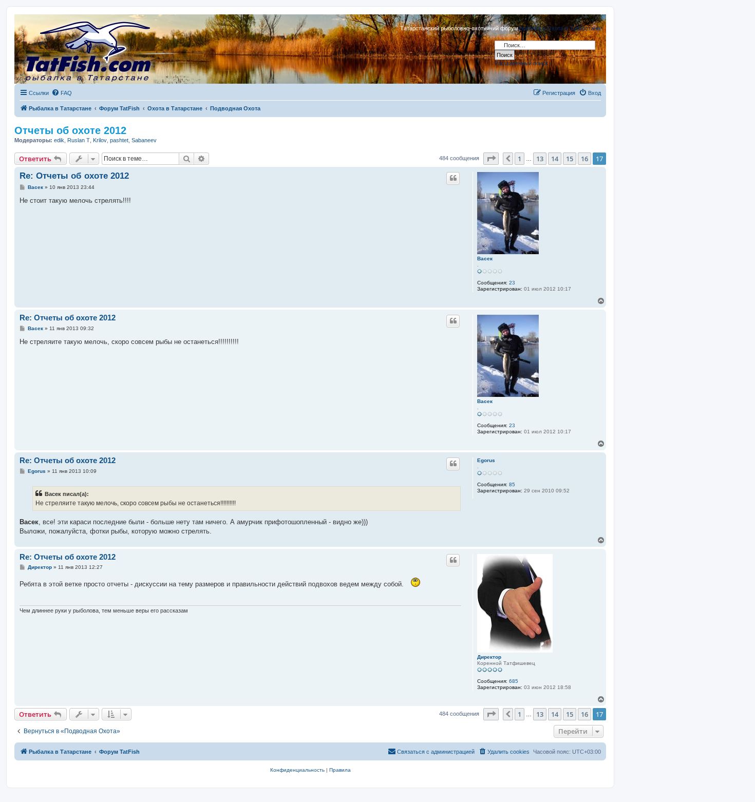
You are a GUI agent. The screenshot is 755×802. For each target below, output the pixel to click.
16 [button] (584, 158)
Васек (485, 258)
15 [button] (569, 158)
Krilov (100, 140)
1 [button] (519, 158)
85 (512, 484)
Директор (489, 657)
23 (512, 282)
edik (59, 140)
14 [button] (554, 158)
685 (513, 681)
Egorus (486, 460)
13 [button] (539, 158)
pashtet (119, 140)
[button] (491, 158)
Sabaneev (144, 140)
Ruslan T (78, 140)
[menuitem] (61, 93)
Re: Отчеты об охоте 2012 (74, 176)
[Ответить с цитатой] (453, 178)
